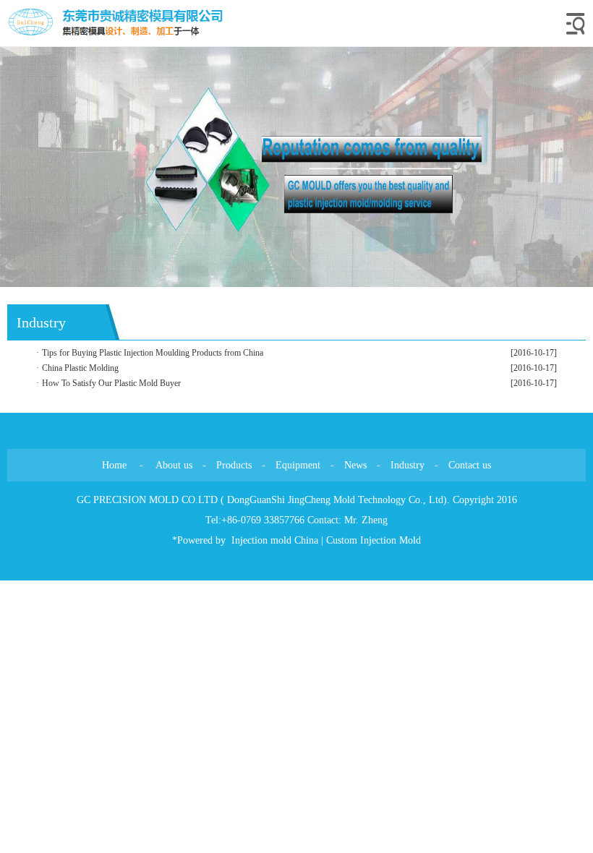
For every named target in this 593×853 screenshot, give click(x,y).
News (355, 465)
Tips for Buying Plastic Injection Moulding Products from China (152, 353)
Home (114, 465)
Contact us (469, 465)
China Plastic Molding (80, 368)
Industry (408, 465)
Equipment (298, 465)
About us (173, 465)
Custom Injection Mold (373, 540)
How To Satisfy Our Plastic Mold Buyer (111, 383)
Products (234, 465)
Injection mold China (274, 540)
